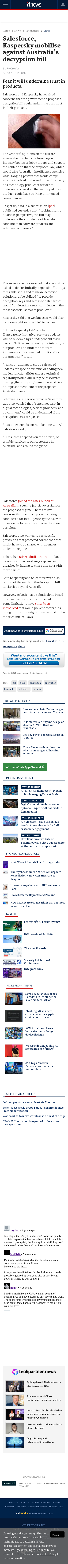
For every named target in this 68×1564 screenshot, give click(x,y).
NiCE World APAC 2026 (38, 934)
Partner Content (19, 778)
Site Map (53, 1506)
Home (6, 31)
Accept (57, 1534)
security (37, 689)
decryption (35, 682)
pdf (51, 206)
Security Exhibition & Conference (37, 962)
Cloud (46, 31)
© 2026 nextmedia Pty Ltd (41, 1513)
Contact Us (13, 1502)
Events (11, 913)
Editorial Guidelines (41, 1502)
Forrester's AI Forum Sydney (42, 922)
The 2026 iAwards (35, 949)
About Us (25, 1502)
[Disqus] (34, 1177)
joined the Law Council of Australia (28, 503)
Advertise (21, 1506)
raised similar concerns (35, 557)
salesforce (24, 689)
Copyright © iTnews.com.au (15, 673)
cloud (22, 682)
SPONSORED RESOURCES (22, 853)
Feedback (9, 1506)
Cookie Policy (48, 1554)
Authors (56, 1502)
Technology (32, 31)
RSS (61, 1506)
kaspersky (9, 689)
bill (14, 682)
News (17, 31)
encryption (50, 682)
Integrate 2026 (33, 969)
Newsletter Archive (37, 1506)
